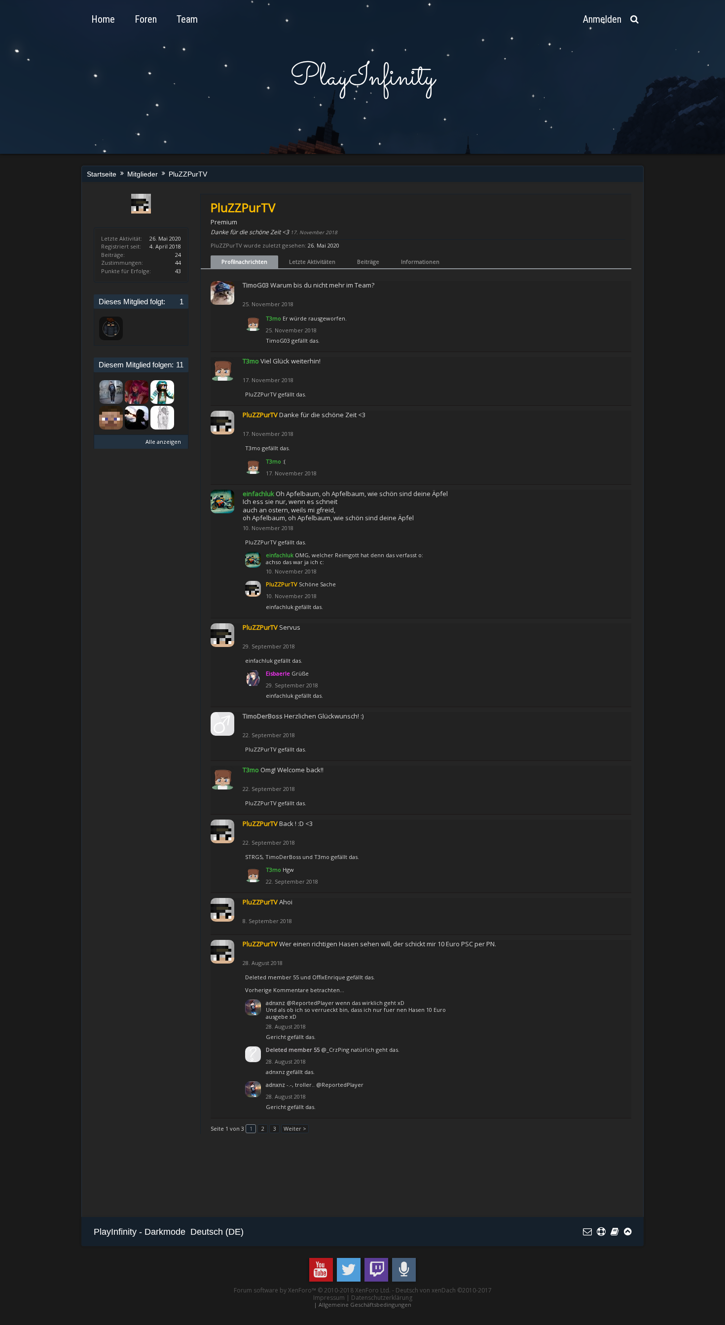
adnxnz (275, 1071)
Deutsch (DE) (217, 1232)
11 (179, 364)
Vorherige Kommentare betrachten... (294, 990)
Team (187, 19)
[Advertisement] (273, 1180)
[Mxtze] (111, 328)
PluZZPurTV (261, 394)
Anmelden (602, 19)
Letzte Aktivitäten (312, 261)
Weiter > (295, 1128)
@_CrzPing (335, 1049)
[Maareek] (136, 418)
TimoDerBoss (283, 856)
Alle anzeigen (163, 441)
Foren (146, 19)
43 (178, 271)
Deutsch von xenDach (444, 1290)
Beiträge (368, 261)
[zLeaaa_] (136, 392)
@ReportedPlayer (310, 1002)
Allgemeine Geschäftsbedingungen (365, 1304)
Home (103, 19)
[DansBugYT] (111, 392)
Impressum (329, 1297)
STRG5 (253, 856)
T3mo (252, 448)
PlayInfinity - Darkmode (139, 1232)
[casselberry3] (111, 418)
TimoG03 (278, 340)
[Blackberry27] (162, 418)
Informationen (420, 261)
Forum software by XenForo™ (312, 1290)
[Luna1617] (162, 392)
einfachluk (279, 606)
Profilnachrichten (244, 261)
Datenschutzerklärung (381, 1297)
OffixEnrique (328, 977)
